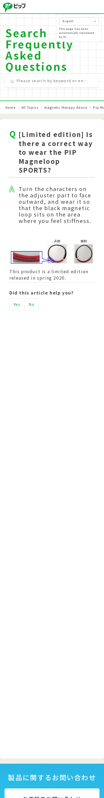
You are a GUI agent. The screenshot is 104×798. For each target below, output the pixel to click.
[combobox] (52, 80)
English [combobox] (68, 21)
